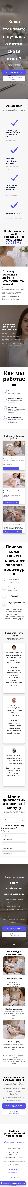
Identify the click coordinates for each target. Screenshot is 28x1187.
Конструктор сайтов (14, 1185)
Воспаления (6, 835)
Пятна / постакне (7, 839)
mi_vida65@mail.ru (14, 1172)
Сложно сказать (7, 853)
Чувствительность (8, 848)
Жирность (5, 844)
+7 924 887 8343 (14, 1169)
